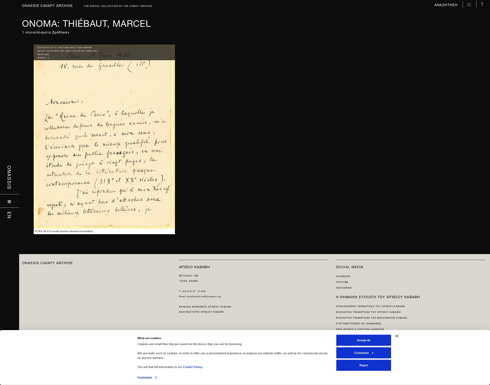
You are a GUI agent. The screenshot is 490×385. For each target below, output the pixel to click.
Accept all (363, 340)
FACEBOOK (343, 276)
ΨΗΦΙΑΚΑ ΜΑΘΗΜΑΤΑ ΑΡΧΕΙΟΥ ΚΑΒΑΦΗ (205, 306)
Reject (363, 365)
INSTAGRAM (344, 287)
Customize (144, 377)
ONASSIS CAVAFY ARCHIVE (47, 262)
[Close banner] (396, 336)
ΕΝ (9, 215)
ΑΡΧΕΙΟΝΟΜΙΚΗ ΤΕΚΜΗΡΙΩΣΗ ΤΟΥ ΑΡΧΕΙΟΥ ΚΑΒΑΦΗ (370, 306)
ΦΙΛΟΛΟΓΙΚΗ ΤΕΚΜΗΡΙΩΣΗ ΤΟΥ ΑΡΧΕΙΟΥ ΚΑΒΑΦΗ (368, 311)
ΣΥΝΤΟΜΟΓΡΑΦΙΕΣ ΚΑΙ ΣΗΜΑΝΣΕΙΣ (358, 323)
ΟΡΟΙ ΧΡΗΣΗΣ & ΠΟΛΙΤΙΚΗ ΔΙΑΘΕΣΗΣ (360, 329)
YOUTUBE (342, 281)
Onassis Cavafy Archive (47, 5)
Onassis (9, 178)
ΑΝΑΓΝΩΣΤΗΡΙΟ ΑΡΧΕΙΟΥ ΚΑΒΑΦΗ (201, 311)
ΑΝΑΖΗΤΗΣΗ (446, 4)
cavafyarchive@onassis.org (204, 296)
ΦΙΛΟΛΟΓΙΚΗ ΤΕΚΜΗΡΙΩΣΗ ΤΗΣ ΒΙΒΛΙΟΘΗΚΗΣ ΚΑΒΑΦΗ (372, 317)
